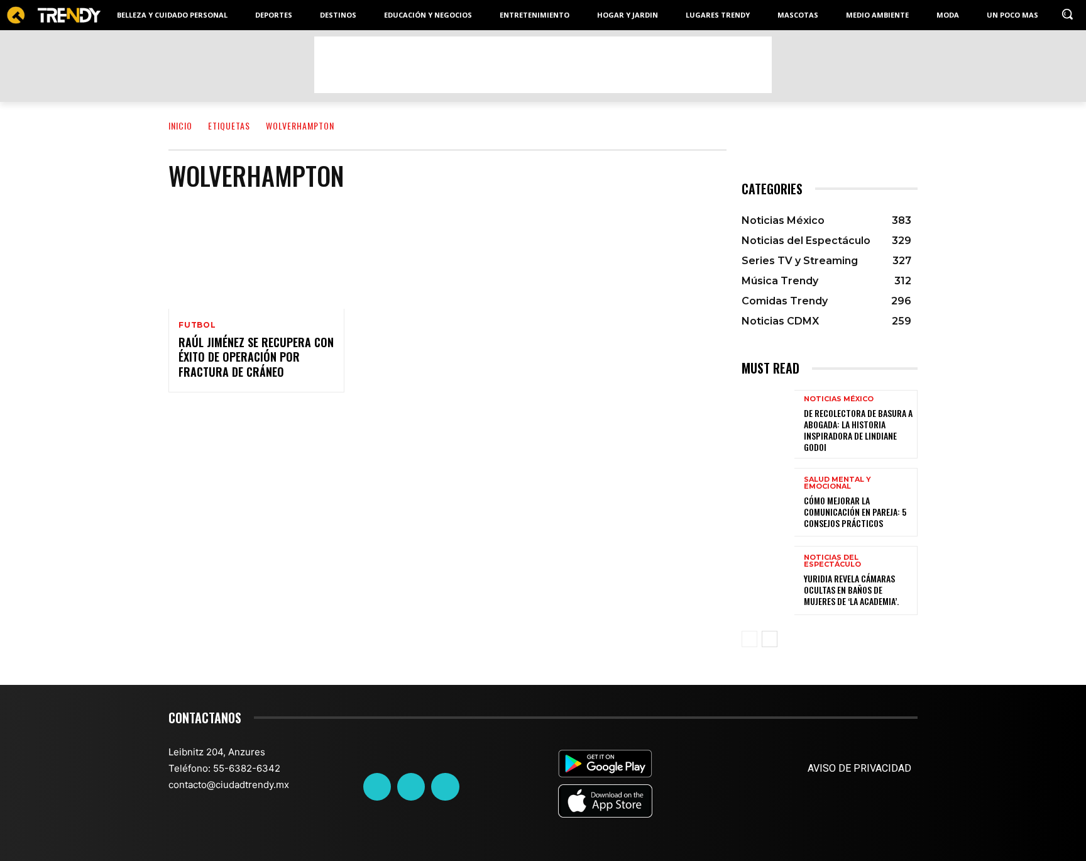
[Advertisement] (543, 64)
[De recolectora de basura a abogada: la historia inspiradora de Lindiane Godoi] (768, 424)
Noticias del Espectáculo (832, 561)
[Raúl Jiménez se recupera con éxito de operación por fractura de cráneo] (256, 256)
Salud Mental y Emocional (837, 483)
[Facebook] (377, 787)
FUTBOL (197, 325)
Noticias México (839, 399)
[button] (1067, 14)
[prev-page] (749, 639)
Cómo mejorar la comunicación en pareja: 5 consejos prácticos (855, 512)
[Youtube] (445, 787)
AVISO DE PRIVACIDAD (859, 768)
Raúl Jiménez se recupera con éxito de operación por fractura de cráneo (256, 357)
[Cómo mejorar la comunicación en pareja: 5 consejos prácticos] (768, 502)
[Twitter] (411, 787)
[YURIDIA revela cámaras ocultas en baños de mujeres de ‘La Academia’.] (768, 580)
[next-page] (769, 639)
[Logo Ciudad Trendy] (53, 15)
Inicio (180, 125)
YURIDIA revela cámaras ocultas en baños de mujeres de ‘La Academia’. (851, 590)
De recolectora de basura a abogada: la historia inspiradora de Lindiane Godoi (858, 430)
